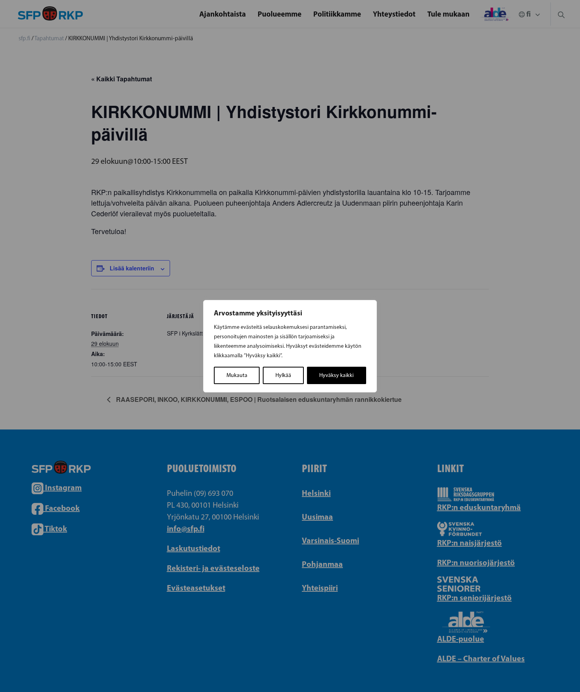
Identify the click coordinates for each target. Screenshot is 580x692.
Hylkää (283, 375)
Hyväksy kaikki (336, 375)
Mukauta (236, 375)
